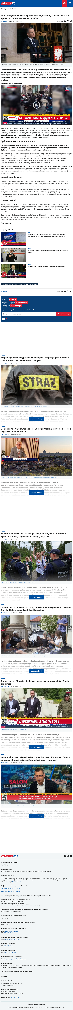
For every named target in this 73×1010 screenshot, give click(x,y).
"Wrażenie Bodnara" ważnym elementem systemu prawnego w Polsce (48, 251)
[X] (68, 21)
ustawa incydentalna (30, 284)
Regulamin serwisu (29, 1007)
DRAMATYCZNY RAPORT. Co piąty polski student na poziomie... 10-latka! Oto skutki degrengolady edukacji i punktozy (36, 608)
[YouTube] (71, 856)
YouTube (17, 888)
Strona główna (5, 8)
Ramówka (4, 891)
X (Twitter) (11, 888)
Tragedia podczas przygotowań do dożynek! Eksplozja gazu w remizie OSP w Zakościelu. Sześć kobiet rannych (35, 359)
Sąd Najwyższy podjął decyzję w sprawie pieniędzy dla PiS (46, 266)
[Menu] (70, 3)
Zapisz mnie (62, 314)
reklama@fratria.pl (10, 952)
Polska (14, 8)
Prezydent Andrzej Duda (9, 284)
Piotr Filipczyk (5, 363)
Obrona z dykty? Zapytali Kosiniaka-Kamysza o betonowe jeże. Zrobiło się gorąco (35, 682)
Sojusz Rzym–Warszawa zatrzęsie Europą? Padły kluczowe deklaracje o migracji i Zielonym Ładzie (36, 430)
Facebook (4, 888)
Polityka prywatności (17, 1007)
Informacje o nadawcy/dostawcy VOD (54, 1007)
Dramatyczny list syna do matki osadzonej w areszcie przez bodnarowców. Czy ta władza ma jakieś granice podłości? (47, 235)
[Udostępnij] (71, 21)
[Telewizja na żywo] (64, 3)
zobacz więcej (36, 419)
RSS (9, 1007)
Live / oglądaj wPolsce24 (15, 891)
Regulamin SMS (39, 1007)
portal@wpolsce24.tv (11, 931)
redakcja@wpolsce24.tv (12, 939)
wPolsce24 (4, 21)
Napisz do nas (16, 881)
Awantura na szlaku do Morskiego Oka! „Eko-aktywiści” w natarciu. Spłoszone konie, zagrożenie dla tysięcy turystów (33, 535)
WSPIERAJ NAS (14, 997)
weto (20, 284)
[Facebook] (65, 21)
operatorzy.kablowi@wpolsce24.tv (15, 959)
